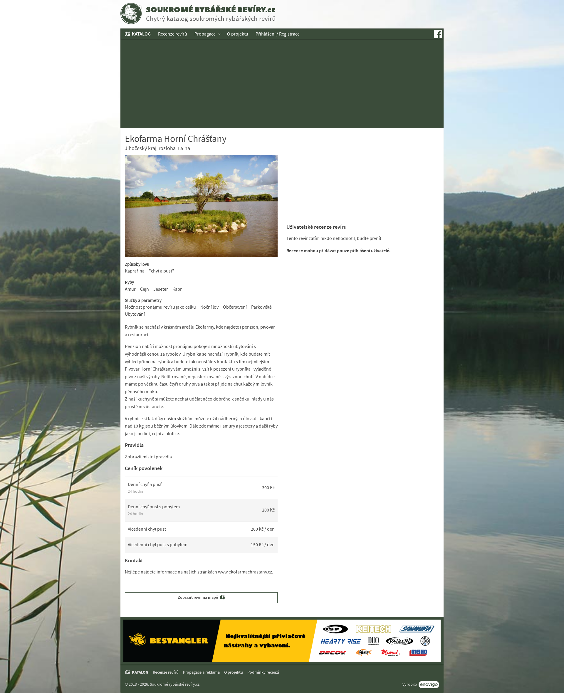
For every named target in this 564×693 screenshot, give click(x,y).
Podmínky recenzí (263, 672)
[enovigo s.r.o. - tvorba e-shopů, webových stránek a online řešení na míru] (429, 684)
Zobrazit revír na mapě (198, 597)
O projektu (237, 34)
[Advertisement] (282, 84)
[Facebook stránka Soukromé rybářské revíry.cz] (438, 34)
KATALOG (141, 34)
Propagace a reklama (201, 672)
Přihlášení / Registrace (278, 34)
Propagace (205, 34)
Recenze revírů (172, 34)
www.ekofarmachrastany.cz (245, 572)
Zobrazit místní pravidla (148, 457)
